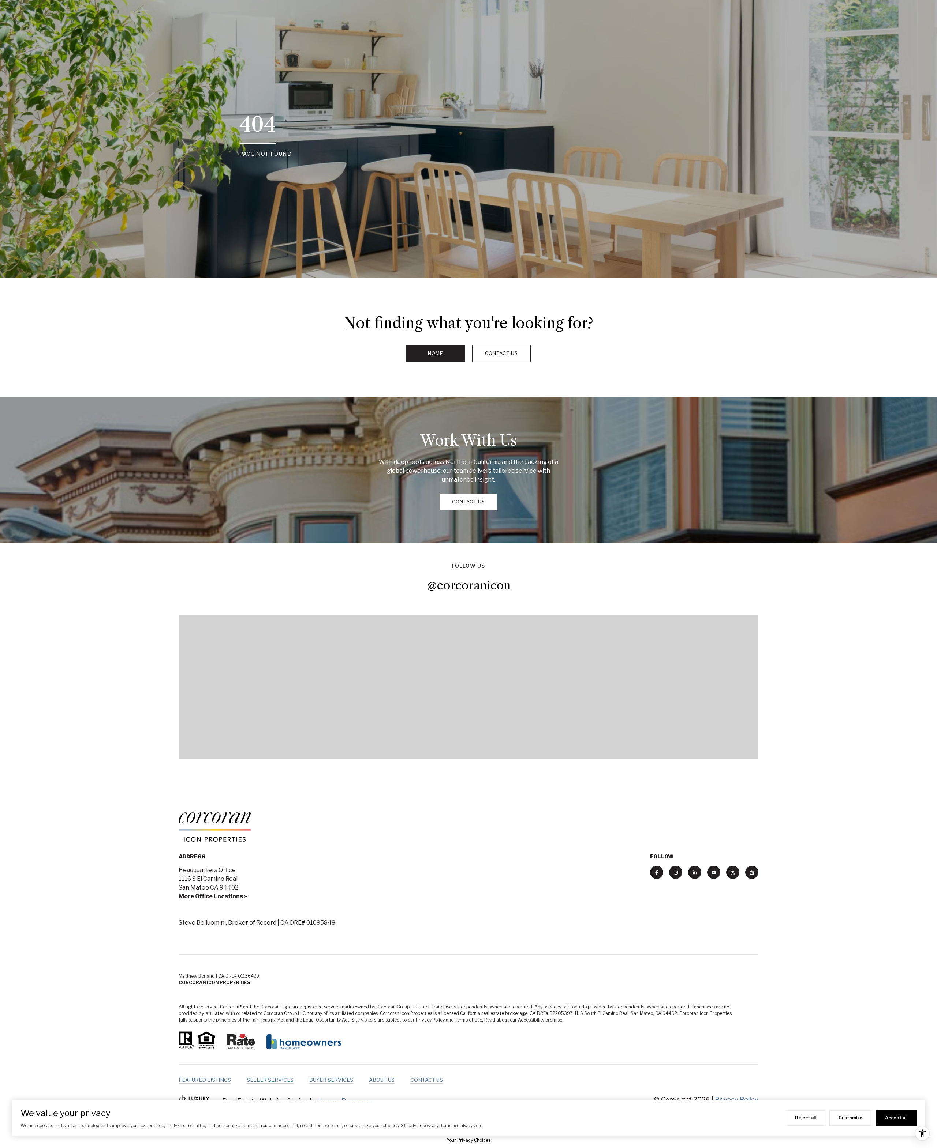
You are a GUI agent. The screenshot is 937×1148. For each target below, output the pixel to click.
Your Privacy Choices (468, 1140)
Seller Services (270, 1080)
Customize (850, 1118)
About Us (382, 1080)
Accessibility (531, 1020)
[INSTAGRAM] (675, 872)
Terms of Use (468, 1020)
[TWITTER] (732, 872)
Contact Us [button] (501, 353)
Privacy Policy (430, 1020)
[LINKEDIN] (694, 872)
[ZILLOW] (751, 872)
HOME (435, 353)
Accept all (896, 1118)
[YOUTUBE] (713, 872)
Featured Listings (205, 1080)
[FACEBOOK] (656, 872)
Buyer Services (331, 1080)
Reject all (805, 1118)
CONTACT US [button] (468, 502)
